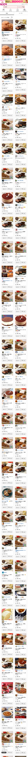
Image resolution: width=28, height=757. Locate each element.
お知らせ (17, 10)
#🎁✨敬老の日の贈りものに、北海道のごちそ (7, 59)
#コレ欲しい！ (4, 378)
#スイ (5, 379)
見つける (10, 10)
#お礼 (3, 427)
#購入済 (16, 501)
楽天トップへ (24, 4)
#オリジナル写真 (5, 501)
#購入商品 (21, 550)
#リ (17, 551)
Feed (3, 10)
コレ (5, 40)
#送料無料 (17, 550)
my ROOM (24, 10)
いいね (11, 40)
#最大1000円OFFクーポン (8, 280)
